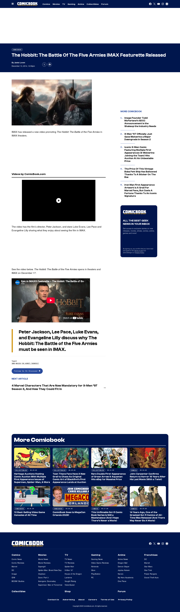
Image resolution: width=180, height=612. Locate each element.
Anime (81, 4)
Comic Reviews (18, 563)
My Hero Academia (125, 577)
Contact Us (53, 600)
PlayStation (96, 574)
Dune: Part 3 (43, 577)
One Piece (122, 581)
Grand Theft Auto (151, 577)
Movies (56, 4)
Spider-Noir (69, 566)
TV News (68, 559)
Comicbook (17, 50)
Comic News (17, 559)
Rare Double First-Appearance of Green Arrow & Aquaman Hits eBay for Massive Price (108, 477)
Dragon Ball (122, 563)
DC (13, 570)
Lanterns (68, 577)
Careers (92, 600)
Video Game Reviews (100, 563)
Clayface (41, 574)
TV (63, 4)
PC (92, 577)
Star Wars (148, 566)
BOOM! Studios (18, 581)
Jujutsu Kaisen (124, 570)
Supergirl (42, 566)
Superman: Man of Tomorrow (50, 585)
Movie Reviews (44, 563)
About (81, 600)
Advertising (69, 600)
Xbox (93, 570)
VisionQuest (70, 585)
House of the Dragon (73, 574)
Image (14, 574)
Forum (104, 4)
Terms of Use (138, 250)
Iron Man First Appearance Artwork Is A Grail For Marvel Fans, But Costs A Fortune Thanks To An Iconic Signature (140, 190)
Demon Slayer (123, 566)
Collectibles (93, 4)
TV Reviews (69, 563)
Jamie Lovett (19, 62)
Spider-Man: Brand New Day (50, 570)
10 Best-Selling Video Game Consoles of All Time (29, 513)
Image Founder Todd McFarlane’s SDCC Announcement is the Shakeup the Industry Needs (140, 122)
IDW (13, 577)
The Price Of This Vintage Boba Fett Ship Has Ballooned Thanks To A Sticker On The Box (140, 173)
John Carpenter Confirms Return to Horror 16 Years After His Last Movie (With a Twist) (148, 477)
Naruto (120, 574)
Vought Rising (70, 581)
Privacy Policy (139, 252)
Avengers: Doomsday (47, 581)
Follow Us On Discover (26, 371)
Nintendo (95, 566)
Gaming (71, 4)
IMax (13, 363)
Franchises (151, 555)
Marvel (14, 566)
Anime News (123, 559)
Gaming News (97, 559)
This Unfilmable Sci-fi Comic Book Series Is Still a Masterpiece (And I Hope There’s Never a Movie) (106, 516)
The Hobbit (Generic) (30, 363)
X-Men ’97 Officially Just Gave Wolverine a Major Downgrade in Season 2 (138, 137)
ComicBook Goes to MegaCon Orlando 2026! (69, 513)
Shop (68, 591)
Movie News (43, 559)
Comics (46, 4)
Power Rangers (150, 574)
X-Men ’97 (69, 570)
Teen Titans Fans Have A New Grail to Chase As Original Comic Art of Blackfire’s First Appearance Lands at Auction (69, 478)
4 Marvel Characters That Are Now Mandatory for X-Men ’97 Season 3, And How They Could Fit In (54, 387)
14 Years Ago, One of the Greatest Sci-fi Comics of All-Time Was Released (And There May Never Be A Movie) (147, 516)
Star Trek (148, 570)
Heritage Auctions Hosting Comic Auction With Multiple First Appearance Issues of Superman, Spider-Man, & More (32, 478)
